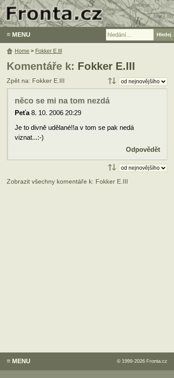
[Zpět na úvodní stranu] (87, 13)
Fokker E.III (106, 66)
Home (22, 51)
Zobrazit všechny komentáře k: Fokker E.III (67, 181)
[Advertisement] (87, 262)
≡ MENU (18, 34)
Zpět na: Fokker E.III (36, 80)
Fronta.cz (156, 361)
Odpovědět (143, 149)
